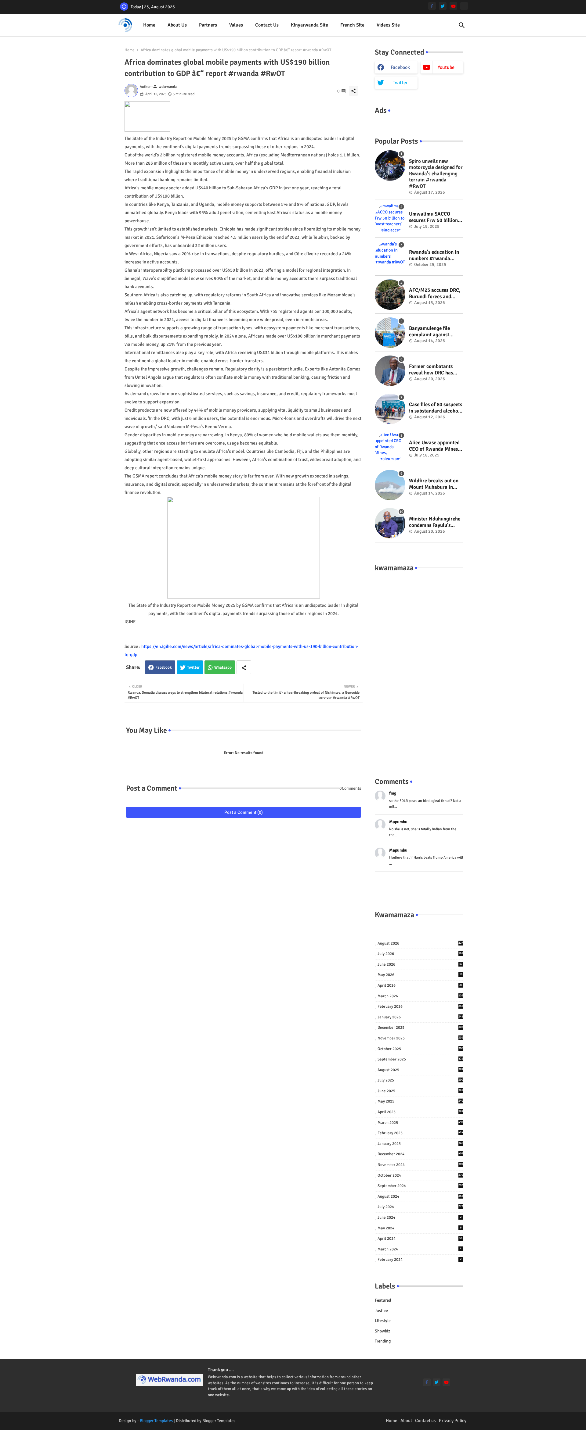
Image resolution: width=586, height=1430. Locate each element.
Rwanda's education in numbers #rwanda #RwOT (434, 255)
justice (381, 1310)
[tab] (149, 25)
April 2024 (420, 1238)
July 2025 (420, 1080)
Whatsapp (223, 667)
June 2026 (420, 964)
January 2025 (420, 1143)
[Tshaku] (464, 6)
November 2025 (420, 1038)
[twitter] (443, 6)
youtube (446, 67)
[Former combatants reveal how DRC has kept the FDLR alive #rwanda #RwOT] (390, 371)
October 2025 (420, 1048)
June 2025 (420, 1091)
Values (236, 25)
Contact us (267, 25)
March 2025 (420, 1122)
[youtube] (453, 6)
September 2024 (420, 1185)
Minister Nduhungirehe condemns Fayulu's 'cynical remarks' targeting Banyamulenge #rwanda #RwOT (434, 522)
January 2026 (420, 1017)
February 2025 (420, 1133)
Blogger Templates (156, 1420)
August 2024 (420, 1196)
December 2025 (420, 1027)
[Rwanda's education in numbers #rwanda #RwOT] (390, 256)
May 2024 (420, 1228)
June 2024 (420, 1217)
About (406, 1420)
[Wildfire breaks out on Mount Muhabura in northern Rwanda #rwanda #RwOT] (390, 485)
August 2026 (420, 943)
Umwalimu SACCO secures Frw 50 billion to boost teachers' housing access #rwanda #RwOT (433, 217)
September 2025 (420, 1059)
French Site (352, 25)
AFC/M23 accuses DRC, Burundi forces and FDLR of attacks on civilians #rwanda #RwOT (435, 293)
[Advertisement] (419, 668)
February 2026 (420, 1006)
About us (177, 25)
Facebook (163, 667)
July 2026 (420, 953)
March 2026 (420, 996)
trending (383, 1341)
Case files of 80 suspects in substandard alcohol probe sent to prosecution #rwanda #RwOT (435, 408)
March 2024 (420, 1249)
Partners (208, 25)
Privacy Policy (452, 1420)
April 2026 (420, 985)
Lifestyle (383, 1320)
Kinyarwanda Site (309, 25)
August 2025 (420, 1069)
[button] (462, 25)
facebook (400, 67)
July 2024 (420, 1206)
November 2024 (420, 1164)
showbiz (382, 1331)
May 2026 (420, 974)
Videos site (388, 25)
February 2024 (420, 1259)
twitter (400, 83)
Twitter (193, 667)
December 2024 (420, 1154)
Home (149, 25)
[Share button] (244, 667)
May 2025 (420, 1101)
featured (383, 1300)
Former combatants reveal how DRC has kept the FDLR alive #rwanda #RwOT (431, 369)
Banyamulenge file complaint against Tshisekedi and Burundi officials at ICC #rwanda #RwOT (436, 331)
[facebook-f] (432, 6)
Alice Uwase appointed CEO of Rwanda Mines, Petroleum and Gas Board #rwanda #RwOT (435, 446)
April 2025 (420, 1112)
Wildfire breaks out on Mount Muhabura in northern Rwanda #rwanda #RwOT (433, 484)
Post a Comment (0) (243, 812)
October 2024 (420, 1175)
